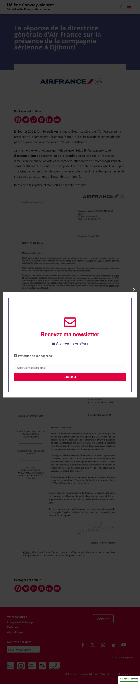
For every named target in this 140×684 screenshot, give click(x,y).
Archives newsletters (72, 343)
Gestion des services (129, 678)
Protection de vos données (35, 356)
